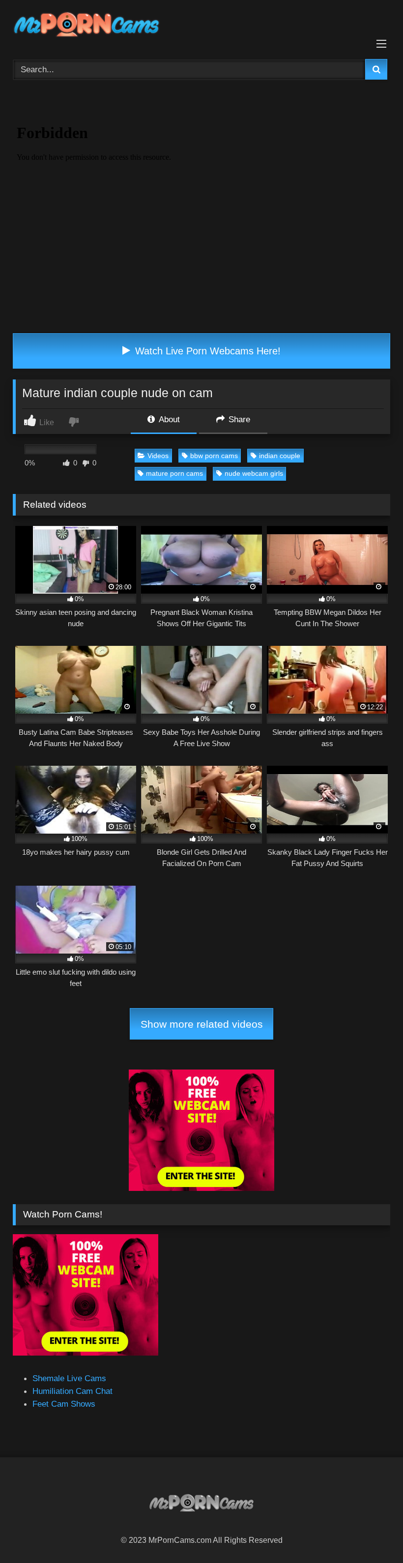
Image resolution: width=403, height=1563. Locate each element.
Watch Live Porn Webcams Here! (206, 351)
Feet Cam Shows (63, 1404)
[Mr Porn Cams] (201, 26)
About (168, 419)
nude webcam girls (254, 473)
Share (238, 419)
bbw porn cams (214, 456)
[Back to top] (371, 1533)
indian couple (279, 456)
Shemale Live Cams (69, 1378)
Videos (158, 456)
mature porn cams (174, 473)
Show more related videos (202, 1024)
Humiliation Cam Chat (72, 1391)
